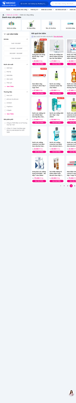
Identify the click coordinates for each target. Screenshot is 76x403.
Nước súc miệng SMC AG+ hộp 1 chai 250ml (56, 115)
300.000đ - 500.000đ (16, 53)
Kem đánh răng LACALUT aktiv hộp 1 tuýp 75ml (39, 85)
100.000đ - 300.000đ (16, 48)
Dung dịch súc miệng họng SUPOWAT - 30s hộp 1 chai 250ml (39, 173)
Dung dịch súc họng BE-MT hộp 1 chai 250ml (38, 56)
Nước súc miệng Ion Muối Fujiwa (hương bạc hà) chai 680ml (56, 56)
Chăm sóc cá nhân (12, 15)
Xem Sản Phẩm (39, 64)
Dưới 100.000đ (15, 43)
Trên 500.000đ (15, 58)
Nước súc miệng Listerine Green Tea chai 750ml (56, 85)
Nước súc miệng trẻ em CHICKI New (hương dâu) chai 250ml (38, 115)
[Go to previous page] (60, 185)
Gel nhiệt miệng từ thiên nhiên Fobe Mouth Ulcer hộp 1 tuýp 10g (56, 173)
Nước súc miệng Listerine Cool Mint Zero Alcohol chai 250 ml (56, 144)
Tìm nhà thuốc (58, 36)
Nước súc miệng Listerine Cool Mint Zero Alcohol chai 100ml (38, 144)
